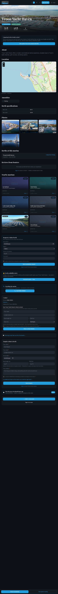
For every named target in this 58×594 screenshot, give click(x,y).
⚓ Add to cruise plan (29, 399)
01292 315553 (10, 300)
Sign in (16, 170)
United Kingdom (14, 15)
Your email (5, 256)
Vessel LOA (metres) (7, 251)
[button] (29, 75)
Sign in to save (29, 402)
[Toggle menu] (36, 2)
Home (3, 15)
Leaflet (42, 91)
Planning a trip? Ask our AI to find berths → (14, 335)
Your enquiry (6, 368)
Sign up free (46, 2)
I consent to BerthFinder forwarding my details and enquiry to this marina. (20, 376)
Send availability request (29, 264)
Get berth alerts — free (29, 279)
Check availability (14, 591)
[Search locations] (40, 2)
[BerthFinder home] (5, 2)
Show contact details (29, 328)
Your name (6, 344)
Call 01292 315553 (20, 290)
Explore (7, 15)
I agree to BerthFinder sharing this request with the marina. (17, 261)
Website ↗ (5, 302)
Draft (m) (31, 361)
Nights (5, 246)
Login (54, 2)
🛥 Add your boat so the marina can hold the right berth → (18, 379)
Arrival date (6, 241)
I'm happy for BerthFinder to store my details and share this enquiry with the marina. (22, 326)
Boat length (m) (6, 361)
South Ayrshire (6, 21)
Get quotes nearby (43, 591)
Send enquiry (29, 383)
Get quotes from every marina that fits (29, 43)
